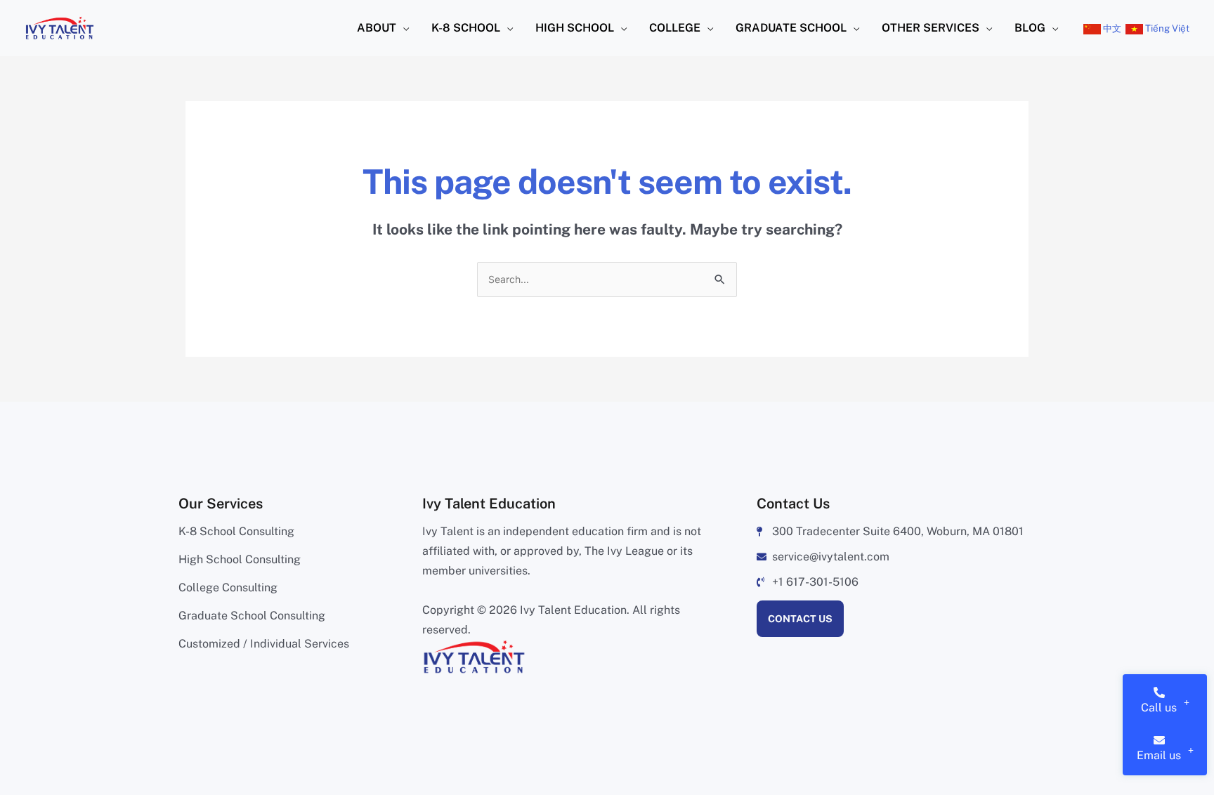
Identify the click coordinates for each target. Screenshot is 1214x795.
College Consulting (228, 587)
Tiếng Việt (1166, 28)
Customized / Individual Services (263, 643)
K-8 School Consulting (236, 531)
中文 (1111, 28)
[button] (402, 28)
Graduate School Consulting (251, 615)
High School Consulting (239, 559)
